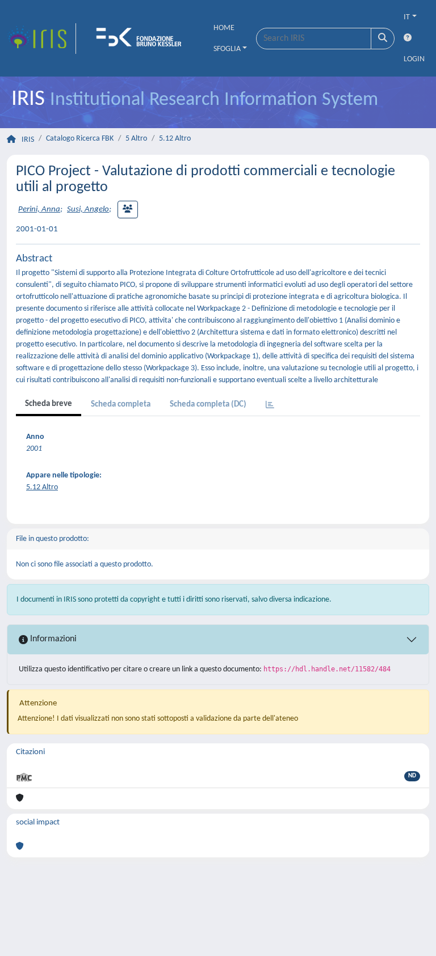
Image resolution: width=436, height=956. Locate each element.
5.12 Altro (175, 138)
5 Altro (136, 138)
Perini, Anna (39, 209)
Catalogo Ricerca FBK (80, 138)
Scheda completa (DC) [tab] (208, 404)
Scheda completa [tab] (120, 404)
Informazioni (52, 639)
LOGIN (414, 59)
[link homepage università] (142, 38)
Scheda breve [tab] (48, 404)
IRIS (28, 140)
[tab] (270, 405)
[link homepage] (41, 38)
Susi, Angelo (88, 209)
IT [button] (407, 17)
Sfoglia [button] (227, 49)
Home (223, 28)
